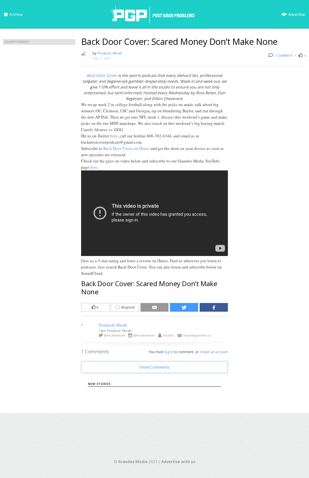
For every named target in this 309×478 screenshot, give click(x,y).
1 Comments (283, 56)
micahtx (168, 335)
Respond (127, 307)
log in (168, 352)
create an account (214, 352)
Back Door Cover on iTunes (126, 148)
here (114, 136)
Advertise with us (178, 461)
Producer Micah (109, 53)
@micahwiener (115, 335)
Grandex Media (132, 461)
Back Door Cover (102, 75)
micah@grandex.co (197, 335)
